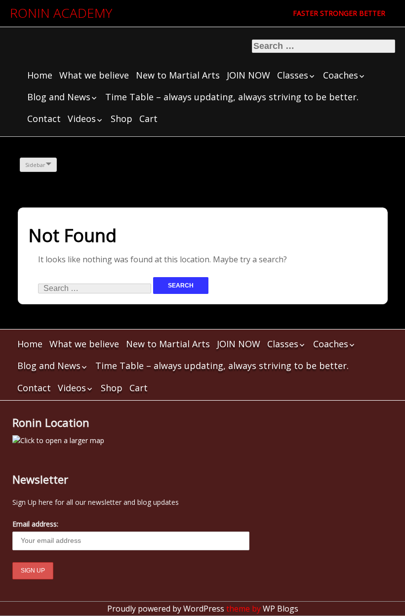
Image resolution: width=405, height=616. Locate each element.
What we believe (94, 75)
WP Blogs (280, 608)
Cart (148, 118)
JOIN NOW (248, 75)
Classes (292, 75)
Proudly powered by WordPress (165, 608)
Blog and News (58, 97)
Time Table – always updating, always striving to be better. (232, 97)
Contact (44, 118)
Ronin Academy (61, 13)
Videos (82, 118)
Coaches (340, 75)
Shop (121, 118)
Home (39, 75)
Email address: (35, 524)
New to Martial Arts (178, 75)
